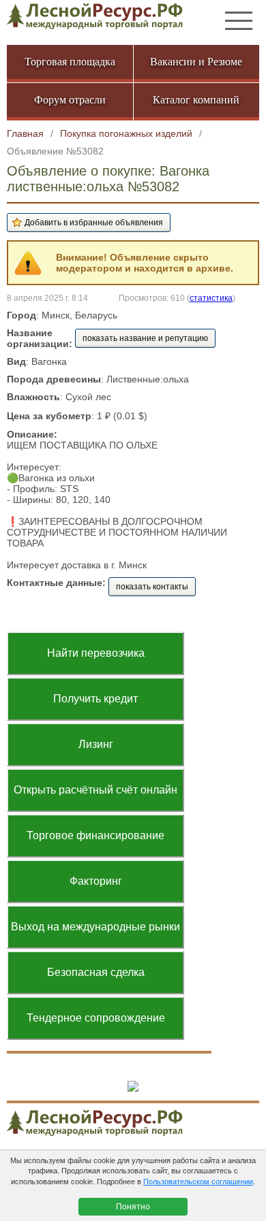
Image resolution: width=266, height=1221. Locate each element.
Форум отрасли (70, 99)
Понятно (133, 1206)
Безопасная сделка (96, 972)
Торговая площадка (70, 61)
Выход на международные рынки (95, 926)
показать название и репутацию (145, 338)
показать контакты (152, 586)
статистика (211, 297)
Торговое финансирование (95, 835)
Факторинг (96, 881)
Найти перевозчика (96, 653)
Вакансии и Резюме (196, 61)
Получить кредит (95, 698)
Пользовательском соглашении (198, 1181)
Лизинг (95, 744)
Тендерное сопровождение (96, 1018)
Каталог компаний (196, 99)
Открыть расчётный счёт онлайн (95, 790)
